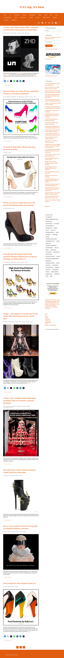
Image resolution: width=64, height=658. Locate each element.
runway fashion (54, 271)
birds (6, 586)
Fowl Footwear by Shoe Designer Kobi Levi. (19, 583)
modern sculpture (50, 263)
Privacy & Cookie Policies (50, 325)
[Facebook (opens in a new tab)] (43, 22)
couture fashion (13, 33)
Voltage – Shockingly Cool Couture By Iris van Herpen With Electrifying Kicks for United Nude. (20, 316)
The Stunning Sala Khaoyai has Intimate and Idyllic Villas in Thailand (52, 180)
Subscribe (49, 45)
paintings (57, 267)
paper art (48, 269)
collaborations (11, 321)
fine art (56, 247)
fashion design (49, 247)
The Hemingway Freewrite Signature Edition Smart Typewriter (51, 168)
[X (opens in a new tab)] (39, 22)
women (24, 531)
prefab (47, 271)
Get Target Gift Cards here (51, 75)
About (46, 323)
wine (51, 276)
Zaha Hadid (27, 33)
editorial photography (51, 245)
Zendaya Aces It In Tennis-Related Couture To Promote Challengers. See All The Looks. (52, 146)
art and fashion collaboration (10, 96)
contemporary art (50, 241)
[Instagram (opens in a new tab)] (49, 22)
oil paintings (55, 265)
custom (18, 262)
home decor (47, 319)
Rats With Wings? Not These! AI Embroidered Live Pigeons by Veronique (52, 115)
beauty (47, 230)
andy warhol (49, 221)
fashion (19, 33)
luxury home (49, 254)
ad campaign (48, 217)
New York (48, 265)
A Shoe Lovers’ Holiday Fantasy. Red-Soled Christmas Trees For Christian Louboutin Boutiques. (19, 400)
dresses (23, 321)
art (45, 315)
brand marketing (50, 232)
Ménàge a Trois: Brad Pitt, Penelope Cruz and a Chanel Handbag (51, 163)
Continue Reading (8, 85)
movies (57, 263)
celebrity (48, 234)
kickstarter (56, 252)
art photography (50, 225)
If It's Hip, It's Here (32, 7)
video (47, 276)
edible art (48, 243)
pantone (31, 96)
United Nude (6, 74)
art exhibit (56, 223)
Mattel (58, 256)
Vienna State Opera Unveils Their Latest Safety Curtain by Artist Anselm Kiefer (52, 189)
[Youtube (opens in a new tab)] (56, 22)
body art (53, 230)
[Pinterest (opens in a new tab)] (46, 22)
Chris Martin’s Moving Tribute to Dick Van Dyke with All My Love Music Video (52, 96)
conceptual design (20, 96)
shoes (22, 33)
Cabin (57, 232)
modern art (48, 260)
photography (55, 269)
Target (46, 302)
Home (46, 313)
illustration (49, 252)
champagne (55, 234)
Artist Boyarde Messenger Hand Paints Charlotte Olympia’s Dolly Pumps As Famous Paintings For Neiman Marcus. (20, 256)
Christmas (19, 406)
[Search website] (59, 22)
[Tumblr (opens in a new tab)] (53, 22)
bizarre (6, 208)
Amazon (52, 301)
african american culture (52, 219)
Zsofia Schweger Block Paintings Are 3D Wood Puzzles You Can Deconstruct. (52, 151)
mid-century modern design (52, 258)
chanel (47, 236)
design (58, 241)
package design (49, 267)
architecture (7, 33)
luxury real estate (50, 256)
